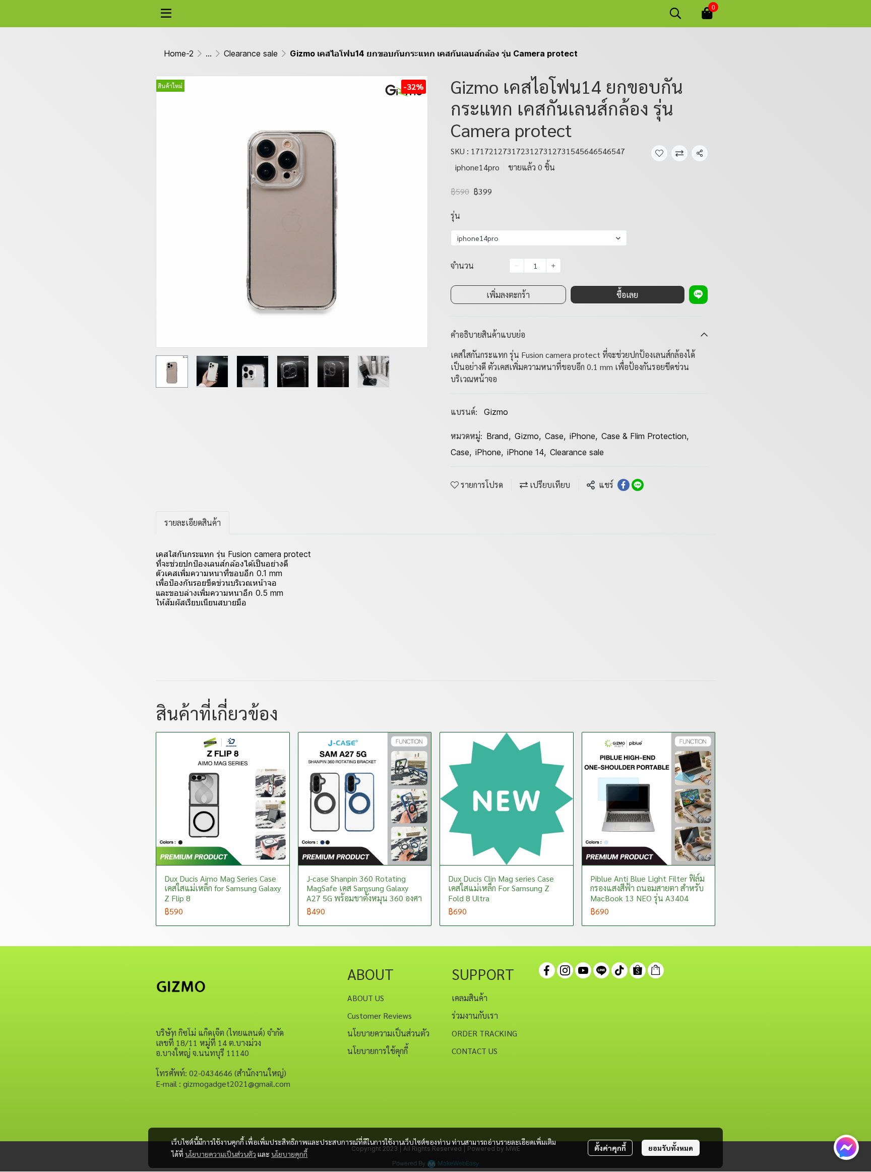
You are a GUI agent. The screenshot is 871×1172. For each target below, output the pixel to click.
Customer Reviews (379, 1015)
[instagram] (565, 970)
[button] (675, 13)
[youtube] (583, 970)
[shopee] (638, 970)
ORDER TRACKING (484, 1033)
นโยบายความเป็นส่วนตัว (220, 1153)
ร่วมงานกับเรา (475, 1015)
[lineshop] (656, 970)
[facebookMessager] (846, 1147)
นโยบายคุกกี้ (289, 1153)
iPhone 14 (526, 452)
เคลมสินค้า (469, 998)
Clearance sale (251, 53)
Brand (498, 436)
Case (555, 436)
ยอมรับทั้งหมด (670, 1147)
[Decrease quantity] (517, 266)
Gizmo (496, 412)
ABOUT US (365, 998)
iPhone (583, 436)
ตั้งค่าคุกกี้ (610, 1147)
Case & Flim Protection (645, 436)
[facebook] (547, 970)
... (209, 53)
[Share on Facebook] (623, 485)
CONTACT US (474, 1050)
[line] (601, 970)
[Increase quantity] (553, 266)
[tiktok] (619, 970)
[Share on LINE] (638, 485)
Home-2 (179, 53)
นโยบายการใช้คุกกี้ (377, 1050)
